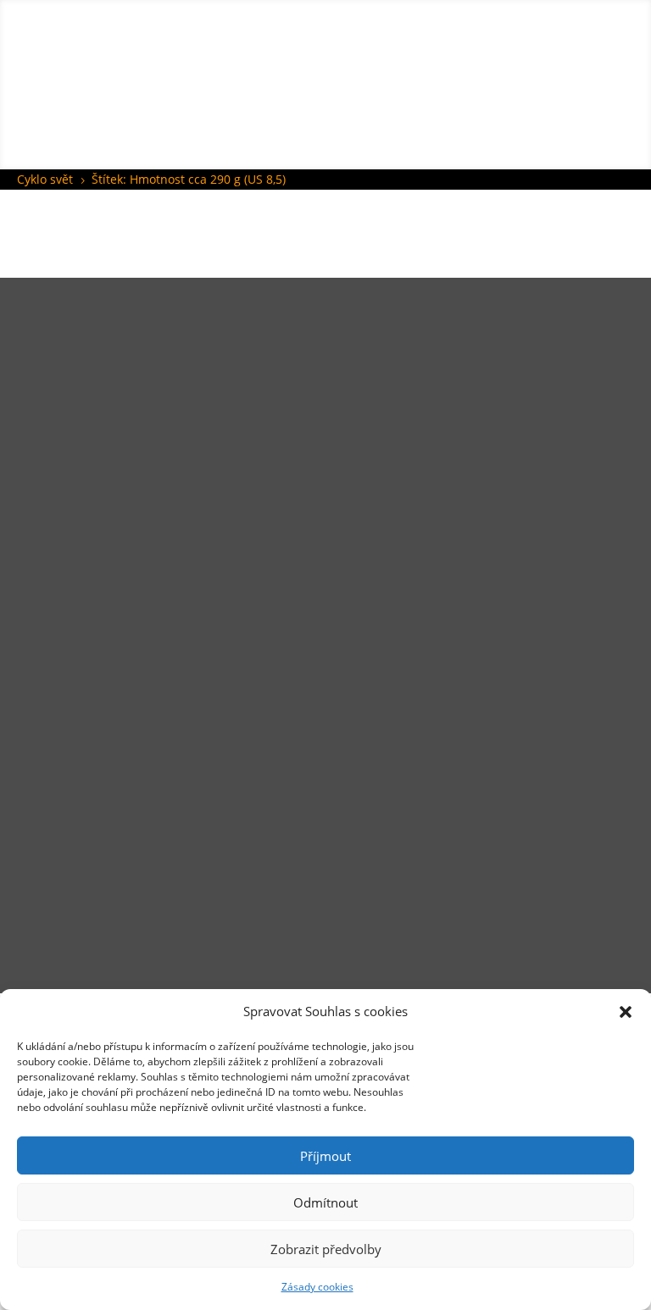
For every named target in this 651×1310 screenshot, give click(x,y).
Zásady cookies (317, 1287)
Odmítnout (325, 1202)
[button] (625, 1011)
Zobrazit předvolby (325, 1249)
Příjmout (325, 1155)
